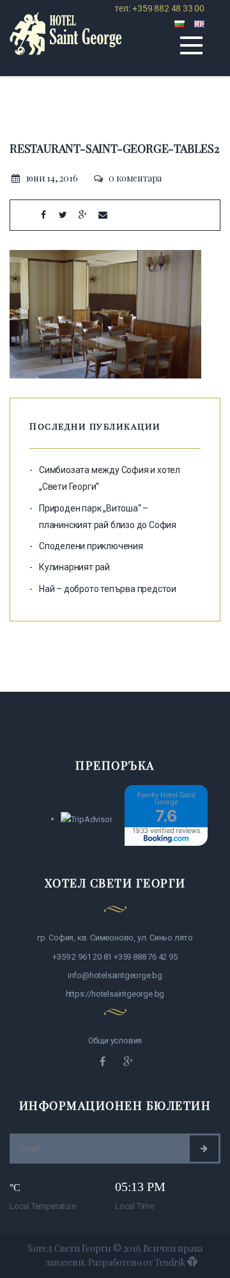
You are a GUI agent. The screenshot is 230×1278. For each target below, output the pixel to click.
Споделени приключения (91, 546)
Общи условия (115, 1040)
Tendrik (170, 1262)
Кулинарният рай (74, 567)
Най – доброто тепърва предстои (107, 589)
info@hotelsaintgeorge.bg (115, 975)
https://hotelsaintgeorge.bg (115, 994)
